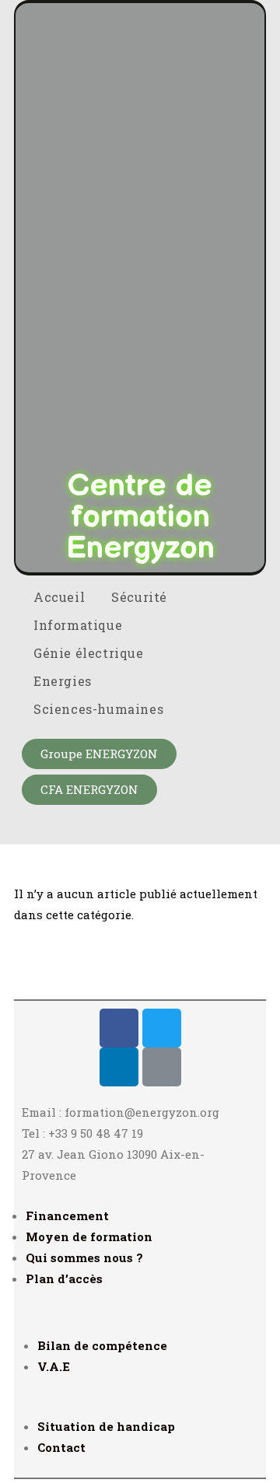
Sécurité (140, 597)
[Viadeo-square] (161, 1067)
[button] (99, 754)
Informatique (79, 625)
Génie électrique (90, 653)
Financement (67, 1215)
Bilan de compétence (102, 1345)
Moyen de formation (89, 1236)
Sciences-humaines (100, 709)
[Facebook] (119, 1028)
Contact (61, 1447)
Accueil (59, 597)
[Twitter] (161, 1028)
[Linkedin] (119, 1067)
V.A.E (53, 1366)
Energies (64, 681)
